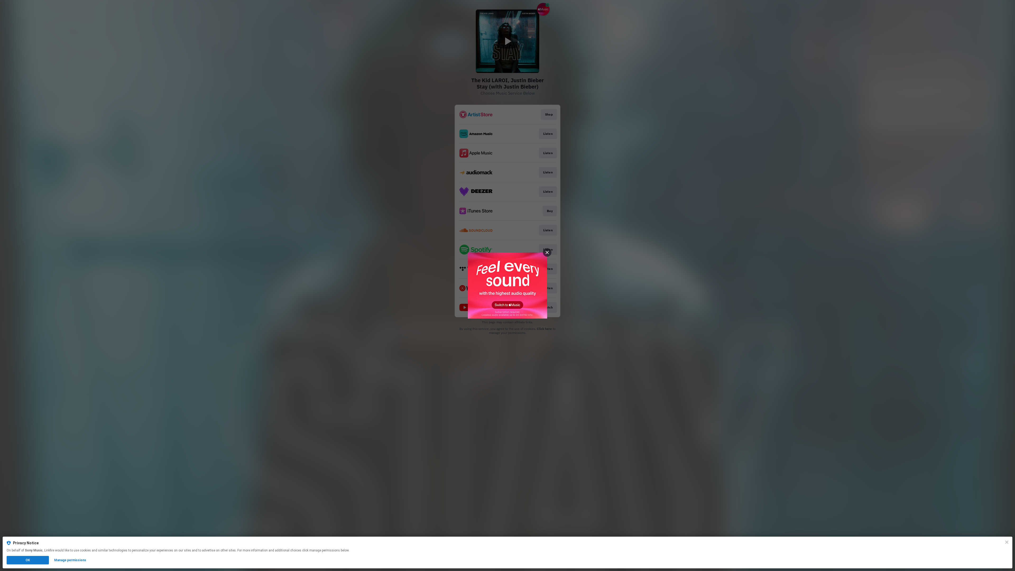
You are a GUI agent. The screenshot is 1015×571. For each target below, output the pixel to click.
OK (28, 560)
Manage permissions (70, 560)
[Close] (1007, 542)
